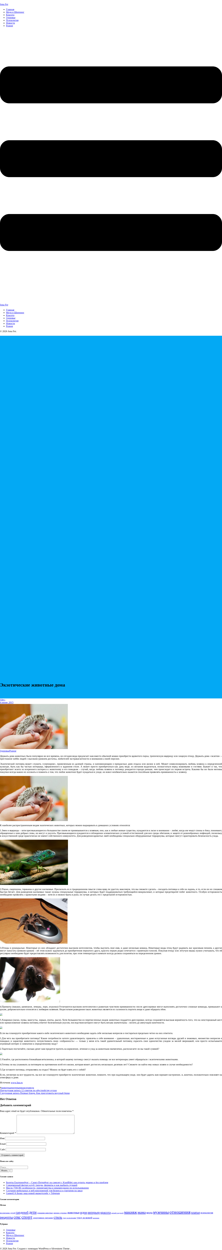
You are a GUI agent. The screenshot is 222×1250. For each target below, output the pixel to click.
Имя (2, 1138)
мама (142, 1212)
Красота (10, 15)
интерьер (16, 1087)
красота (25, 1087)
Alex (2, 699)
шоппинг (96, 1218)
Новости (10, 23)
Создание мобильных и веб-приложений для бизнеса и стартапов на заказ (44, 1190)
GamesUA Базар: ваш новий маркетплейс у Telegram (33, 1193)
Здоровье (10, 17)
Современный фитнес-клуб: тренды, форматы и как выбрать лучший (41, 1185)
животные (6, 1087)
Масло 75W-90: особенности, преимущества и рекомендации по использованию (47, 1188)
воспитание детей (7, 1213)
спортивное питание (43, 1217)
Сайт (2, 1149)
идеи (83, 1212)
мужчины (161, 1212)
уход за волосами (69, 1218)
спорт (26, 1217)
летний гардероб (117, 1213)
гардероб (22, 1212)
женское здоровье (60, 1213)
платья (195, 1212)
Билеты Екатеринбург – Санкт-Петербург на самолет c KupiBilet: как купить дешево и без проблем (57, 1182)
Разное (9, 25)
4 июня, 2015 (6, 702)
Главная (10, 9)
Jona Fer (4, 4)
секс (17, 1217)
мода (31, 1087)
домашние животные (45, 1213)
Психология (12, 20)
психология (206, 1212)
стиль (58, 1217)
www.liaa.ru (17, 1082)
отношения (179, 1212)
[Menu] (111, 167)
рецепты (6, 1217)
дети (33, 1212)
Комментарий (8, 1133)
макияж (130, 1212)
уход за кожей (84, 1217)
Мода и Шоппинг (15, 12)
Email (3, 1144)
